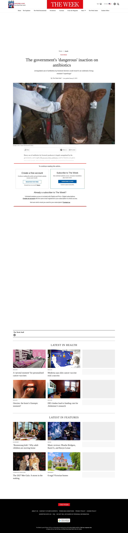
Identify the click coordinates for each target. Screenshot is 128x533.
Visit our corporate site (86, 527)
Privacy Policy (80, 511)
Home (60, 51)
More (82, 10)
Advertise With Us (45, 514)
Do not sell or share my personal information (73, 514)
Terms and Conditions (66, 511)
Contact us (66, 202)
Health (66, 51)
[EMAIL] (14, 335)
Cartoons (61, 10)
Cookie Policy (91, 511)
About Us (35, 511)
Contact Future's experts (48, 511)
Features (63, 54)
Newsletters (53, 10)
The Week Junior (93, 10)
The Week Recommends (40, 10)
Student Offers (105, 10)
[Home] (19, 10)
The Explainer (26, 10)
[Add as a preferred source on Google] (64, 520)
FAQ (54, 514)
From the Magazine (72, 10)
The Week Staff (57, 78)
